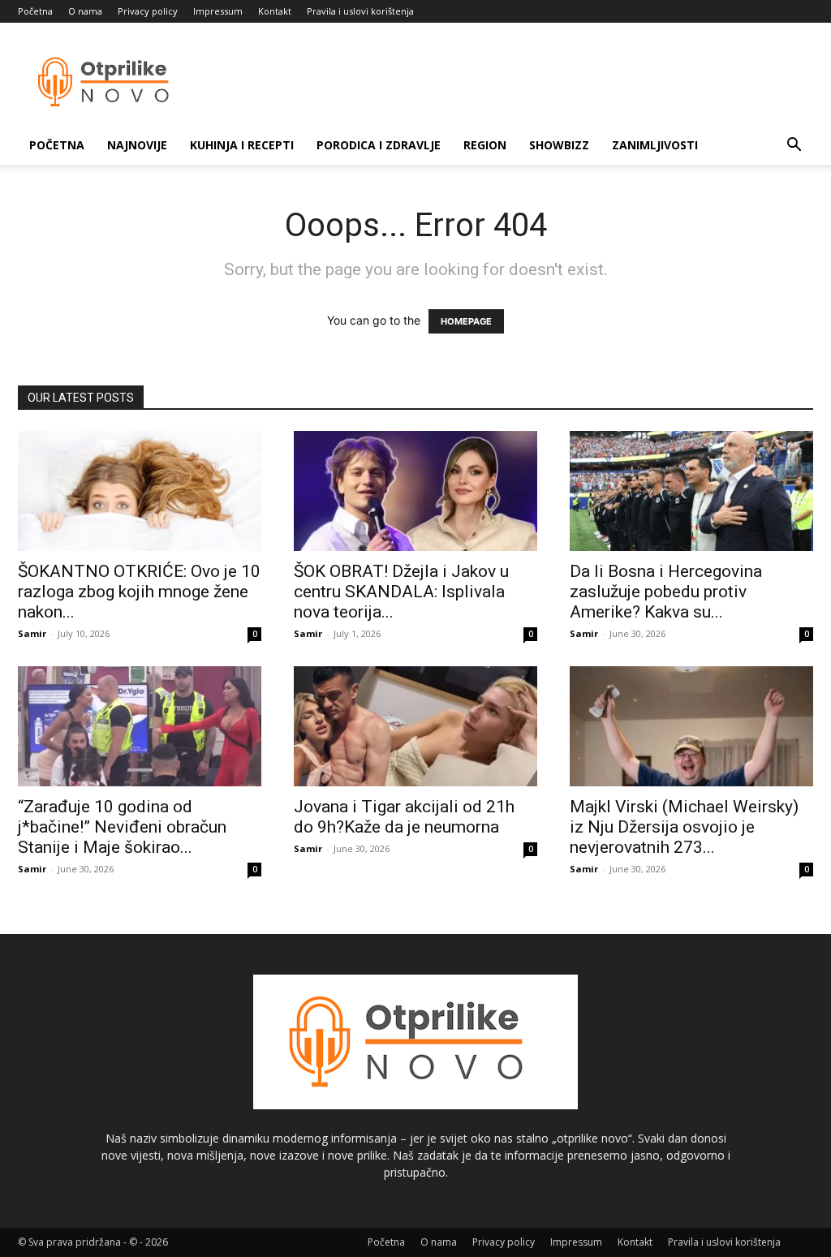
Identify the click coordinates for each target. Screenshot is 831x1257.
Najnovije (137, 145)
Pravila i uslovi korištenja (360, 11)
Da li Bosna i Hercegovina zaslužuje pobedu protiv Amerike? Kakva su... (666, 592)
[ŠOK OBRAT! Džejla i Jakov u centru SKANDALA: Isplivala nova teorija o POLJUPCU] (415, 491)
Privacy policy (148, 11)
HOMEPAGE (466, 321)
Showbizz (559, 145)
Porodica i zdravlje (378, 145)
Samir (32, 633)
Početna (35, 11)
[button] (793, 146)
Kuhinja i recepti (242, 145)
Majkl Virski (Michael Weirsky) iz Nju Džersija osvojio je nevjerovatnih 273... (684, 827)
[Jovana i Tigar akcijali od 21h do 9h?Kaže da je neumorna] (415, 726)
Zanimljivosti (655, 145)
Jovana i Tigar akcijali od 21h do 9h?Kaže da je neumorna (404, 817)
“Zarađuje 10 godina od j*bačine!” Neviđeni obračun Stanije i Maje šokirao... (122, 827)
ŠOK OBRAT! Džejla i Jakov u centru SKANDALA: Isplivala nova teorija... (401, 592)
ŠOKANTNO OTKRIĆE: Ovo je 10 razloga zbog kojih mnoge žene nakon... (139, 592)
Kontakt (274, 11)
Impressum (218, 11)
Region (484, 145)
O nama (85, 11)
